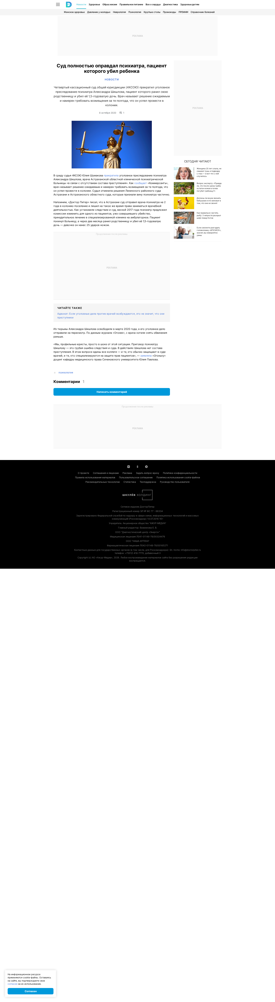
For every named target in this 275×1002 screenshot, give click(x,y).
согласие (12, 983)
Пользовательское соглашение (136, 477)
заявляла (146, 355)
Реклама (127, 473)
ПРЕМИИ (183, 12)
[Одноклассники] (137, 466)
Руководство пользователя (175, 482)
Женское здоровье (74, 12)
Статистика (129, 482)
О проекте (83, 473)
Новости (81, 4)
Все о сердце (153, 4)
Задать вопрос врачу (147, 473)
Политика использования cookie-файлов (178, 477)
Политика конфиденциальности (180, 473)
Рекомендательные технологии (102, 482)
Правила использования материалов (95, 477)
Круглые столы (152, 12)
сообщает (140, 183)
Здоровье (94, 4)
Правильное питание (131, 4)
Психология (134, 12)
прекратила (111, 175)
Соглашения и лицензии (106, 473)
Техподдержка (148, 482)
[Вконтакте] (128, 466)
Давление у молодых (98, 12)
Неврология (119, 12)
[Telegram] (146, 466)
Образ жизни (109, 4)
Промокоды (169, 12)
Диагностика (170, 4)
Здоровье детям (189, 4)
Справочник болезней (203, 12)
